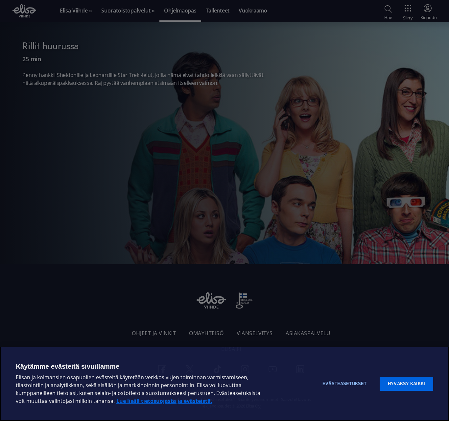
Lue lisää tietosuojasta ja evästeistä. (164, 401)
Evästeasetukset (344, 383)
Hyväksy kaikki (406, 383)
